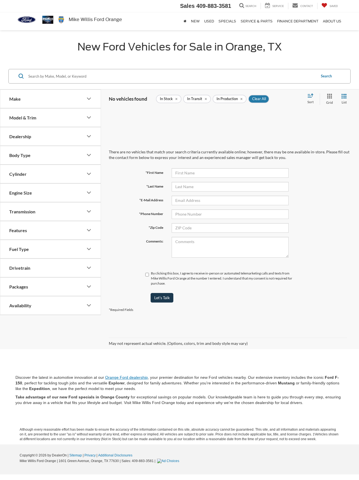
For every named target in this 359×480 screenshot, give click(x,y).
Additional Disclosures (115, 455)
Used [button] (209, 21)
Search (326, 76)
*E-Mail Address (151, 200)
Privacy (90, 455)
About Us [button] (332, 21)
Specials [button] (227, 21)
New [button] (195, 21)
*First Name (154, 172)
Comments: (154, 241)
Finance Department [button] (297, 21)
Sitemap (75, 455)
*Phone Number (151, 214)
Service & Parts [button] (257, 21)
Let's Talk (162, 297)
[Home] (185, 21)
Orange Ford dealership (126, 377)
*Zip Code (156, 227)
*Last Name (154, 186)
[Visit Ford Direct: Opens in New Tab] (169, 461)
